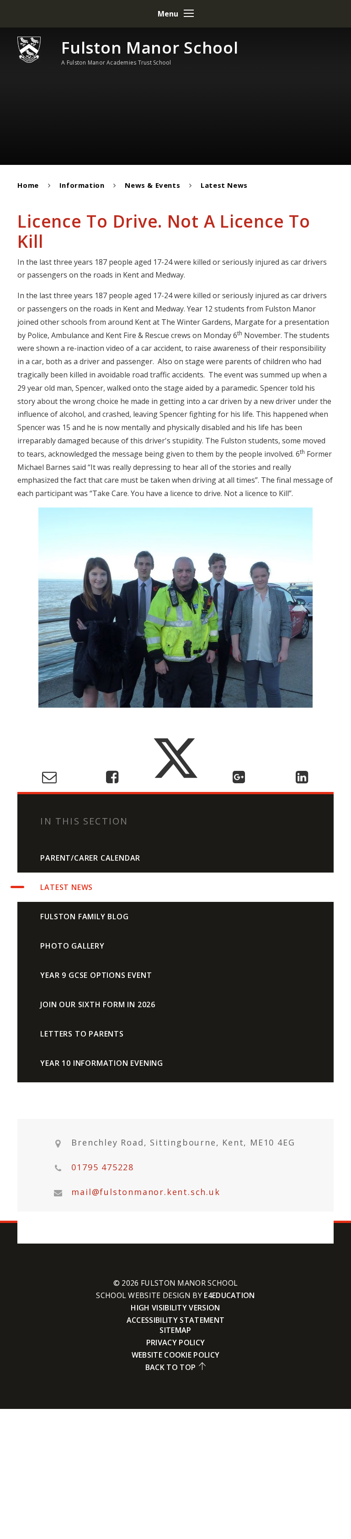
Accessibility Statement (175, 1320)
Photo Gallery (72, 946)
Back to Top (170, 1367)
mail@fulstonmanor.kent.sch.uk (145, 1192)
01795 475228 (102, 1167)
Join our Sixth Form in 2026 (97, 1004)
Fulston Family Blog (84, 916)
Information (82, 185)
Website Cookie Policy (176, 1355)
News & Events (152, 185)
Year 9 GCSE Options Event (96, 975)
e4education (229, 1295)
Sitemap (175, 1330)
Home (27, 185)
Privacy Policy (175, 1342)
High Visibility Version (175, 1308)
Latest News (224, 185)
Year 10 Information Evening (101, 1063)
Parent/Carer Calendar (90, 858)
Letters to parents (81, 1034)
